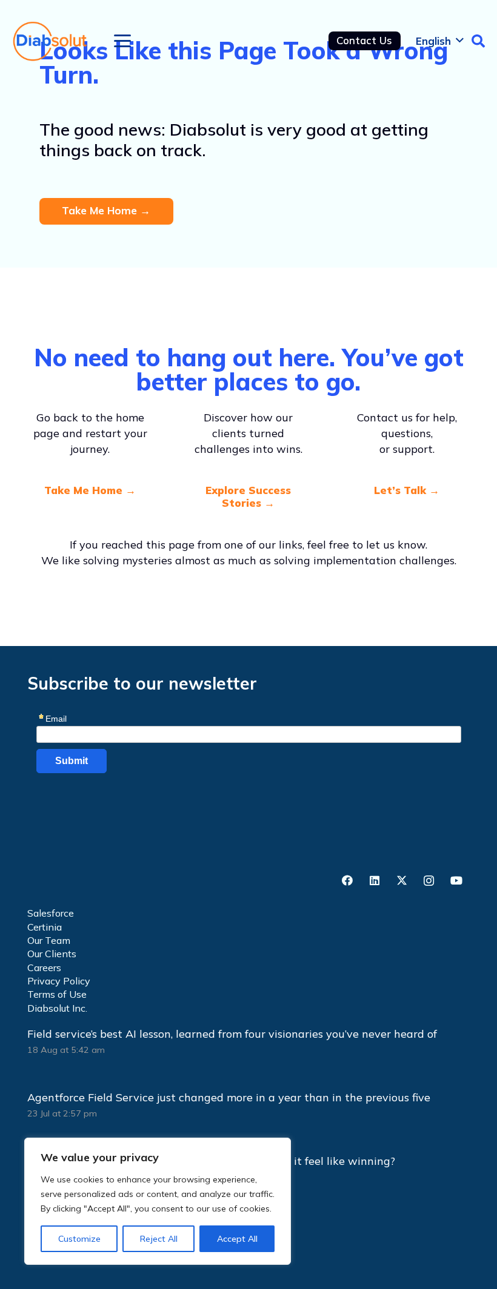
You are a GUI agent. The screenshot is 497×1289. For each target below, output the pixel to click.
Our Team (48, 940)
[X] (401, 880)
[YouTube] (456, 880)
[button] (122, 41)
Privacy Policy (58, 981)
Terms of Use (57, 994)
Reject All (159, 1238)
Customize (79, 1238)
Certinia (44, 927)
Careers (44, 967)
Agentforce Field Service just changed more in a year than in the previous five (228, 1097)
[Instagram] (428, 880)
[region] (157, 1201)
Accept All (237, 1238)
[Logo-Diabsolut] (50, 41)
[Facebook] (347, 880)
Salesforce (50, 913)
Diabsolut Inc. (57, 1008)
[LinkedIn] (374, 880)
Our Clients (51, 954)
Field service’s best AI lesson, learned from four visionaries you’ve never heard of (233, 1034)
